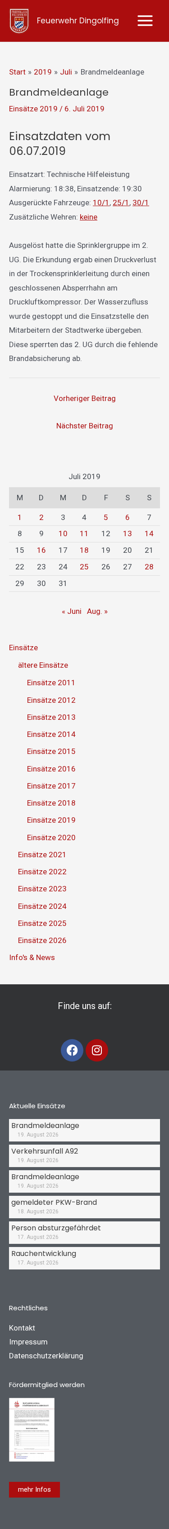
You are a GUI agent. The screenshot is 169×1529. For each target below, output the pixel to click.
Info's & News (32, 957)
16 (41, 550)
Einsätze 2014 (51, 734)
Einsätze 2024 (42, 906)
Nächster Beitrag (84, 425)
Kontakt (22, 1327)
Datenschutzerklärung (46, 1355)
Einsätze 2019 (33, 108)
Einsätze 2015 (51, 751)
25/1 (121, 202)
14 (149, 533)
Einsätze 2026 (42, 940)
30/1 (140, 202)
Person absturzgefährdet (56, 1228)
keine (88, 216)
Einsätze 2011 (51, 682)
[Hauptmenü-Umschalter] (145, 21)
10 (63, 533)
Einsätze (23, 647)
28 (149, 566)
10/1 (101, 202)
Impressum (28, 1341)
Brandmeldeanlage (45, 1125)
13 (127, 533)
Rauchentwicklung (43, 1253)
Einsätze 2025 (42, 923)
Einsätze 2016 (51, 768)
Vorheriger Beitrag (85, 398)
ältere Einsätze (43, 665)
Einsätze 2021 (42, 854)
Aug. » (97, 611)
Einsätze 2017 (51, 785)
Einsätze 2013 (51, 717)
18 (84, 550)
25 (84, 566)
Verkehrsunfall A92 (44, 1151)
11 (84, 533)
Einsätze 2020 (51, 837)
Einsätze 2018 (51, 802)
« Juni (72, 611)
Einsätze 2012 (51, 700)
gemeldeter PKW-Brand (54, 1202)
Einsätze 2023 (42, 888)
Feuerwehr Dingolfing (78, 20)
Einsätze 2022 (42, 871)
